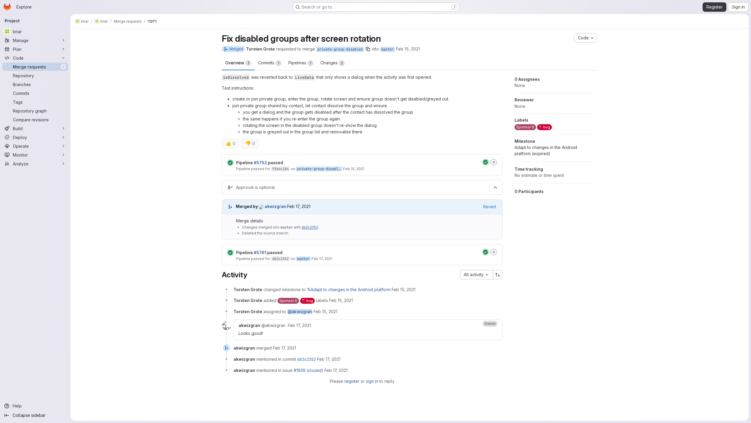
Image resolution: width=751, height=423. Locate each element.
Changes (331, 62)
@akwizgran (300, 311)
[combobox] (476, 274)
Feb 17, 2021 (322, 258)
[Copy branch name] (367, 49)
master (387, 49)
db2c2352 (310, 227)
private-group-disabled (340, 49)
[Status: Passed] (230, 162)
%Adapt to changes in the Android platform (348, 289)
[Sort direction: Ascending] (498, 274)
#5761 (260, 252)
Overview (237, 62)
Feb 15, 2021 (408, 48)
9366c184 (280, 169)
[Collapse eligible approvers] (495, 187)
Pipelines (299, 62)
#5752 (260, 162)
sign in (372, 381)
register (351, 381)
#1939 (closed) (308, 370)
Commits (268, 62)
